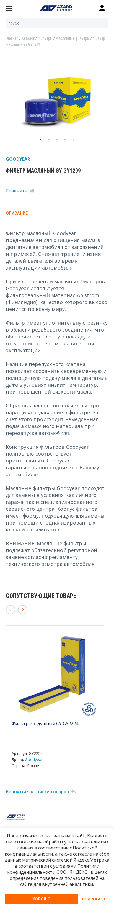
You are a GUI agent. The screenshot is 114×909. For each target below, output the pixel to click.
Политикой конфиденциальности (51, 851)
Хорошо (41, 899)
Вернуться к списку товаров (37, 792)
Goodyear (34, 759)
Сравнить (16, 191)
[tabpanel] (57, 101)
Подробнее (94, 899)
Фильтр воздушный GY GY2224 (45, 723)
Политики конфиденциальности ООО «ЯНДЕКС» (53, 869)
